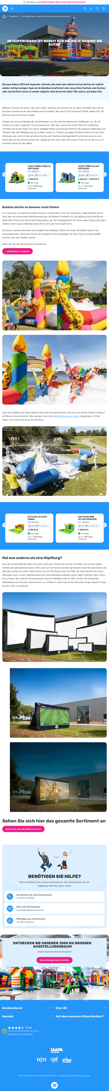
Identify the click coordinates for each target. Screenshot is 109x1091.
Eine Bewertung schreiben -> (21, 1034)
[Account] (91, 8)
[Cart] (103, 8)
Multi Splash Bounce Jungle (66, 416)
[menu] (12, 8)
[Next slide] (104, 174)
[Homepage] (5, 8)
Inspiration (13, 16)
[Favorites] (97, 8)
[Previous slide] (4, 174)
